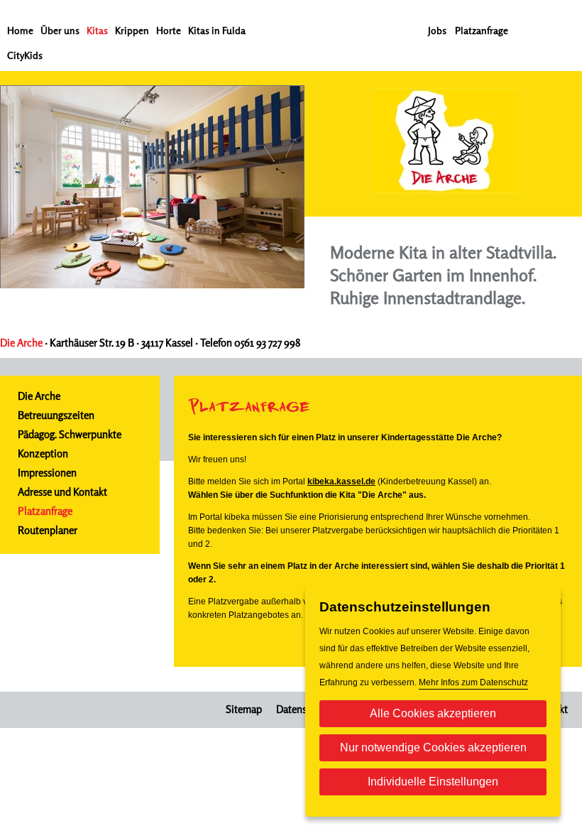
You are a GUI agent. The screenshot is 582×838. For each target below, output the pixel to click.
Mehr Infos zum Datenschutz (473, 682)
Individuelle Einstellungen (433, 782)
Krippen (132, 30)
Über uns (59, 30)
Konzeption (43, 453)
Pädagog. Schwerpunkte (69, 434)
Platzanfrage (481, 30)
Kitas (97, 30)
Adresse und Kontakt (62, 492)
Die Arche (39, 396)
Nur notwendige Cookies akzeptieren (433, 747)
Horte (168, 30)
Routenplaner (47, 530)
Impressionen (47, 472)
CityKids (25, 55)
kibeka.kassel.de (341, 481)
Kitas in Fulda (217, 30)
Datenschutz (303, 709)
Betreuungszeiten (56, 415)
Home (20, 30)
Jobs (437, 30)
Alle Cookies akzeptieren (433, 713)
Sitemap (244, 709)
